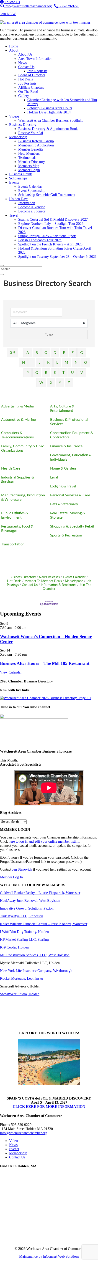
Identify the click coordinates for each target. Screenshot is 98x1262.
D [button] (55, 353)
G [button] (81, 353)
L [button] (57, 362)
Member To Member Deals (43, 581)
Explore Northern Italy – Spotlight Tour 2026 (50, 223)
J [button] (40, 362)
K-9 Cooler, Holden (14, 947)
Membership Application (36, 145)
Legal (54, 477)
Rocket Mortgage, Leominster (21, 978)
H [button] (23, 362)
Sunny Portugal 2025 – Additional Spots (47, 236)
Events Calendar (30, 186)
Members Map (28, 166)
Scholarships (18, 178)
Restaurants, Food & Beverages (17, 529)
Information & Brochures (58, 585)
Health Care (10, 468)
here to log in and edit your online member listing (44, 841)
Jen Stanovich (22, 869)
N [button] (76, 362)
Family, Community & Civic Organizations (22, 448)
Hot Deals (25, 79)
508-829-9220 (68, 6)
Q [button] (36, 372)
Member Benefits (30, 149)
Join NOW (8, 14)
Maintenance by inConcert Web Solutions (49, 1256)
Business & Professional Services (69, 422)
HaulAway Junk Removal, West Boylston (30, 900)
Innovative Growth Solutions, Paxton (27, 908)
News (22, 63)
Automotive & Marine (18, 419)
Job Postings (27, 83)
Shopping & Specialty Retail (72, 526)
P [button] (27, 372)
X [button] (51, 383)
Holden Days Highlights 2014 (49, 112)
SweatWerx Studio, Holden (19, 994)
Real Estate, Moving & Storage (67, 515)
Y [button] (60, 383)
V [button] (81, 372)
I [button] (31, 362)
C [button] (45, 353)
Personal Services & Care (70, 495)
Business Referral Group (36, 141)
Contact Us (26, 14)
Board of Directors (31, 75)
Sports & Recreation (66, 535)
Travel (13, 215)
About (13, 50)
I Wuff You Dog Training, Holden (24, 932)
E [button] (64, 353)
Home (13, 46)
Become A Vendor (31, 207)
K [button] (48, 362)
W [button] (41, 383)
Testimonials (27, 157)
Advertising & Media (17, 406)
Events (14, 182)
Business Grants (20, 174)
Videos (14, 116)
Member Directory (31, 162)
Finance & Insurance (66, 446)
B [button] (37, 353)
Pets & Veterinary (64, 504)
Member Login (29, 170)
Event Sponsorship (31, 190)
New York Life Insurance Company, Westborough (36, 971)
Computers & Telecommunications (17, 435)
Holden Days (18, 199)
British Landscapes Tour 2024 (40, 240)
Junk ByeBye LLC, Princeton (21, 916)
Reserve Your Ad (30, 133)
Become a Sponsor (31, 211)
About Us (25, 54)
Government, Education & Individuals (71, 457)
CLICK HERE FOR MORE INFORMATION (49, 1106)
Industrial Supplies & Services (17, 480)
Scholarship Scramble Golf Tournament (46, 195)
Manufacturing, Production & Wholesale (23, 497)
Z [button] (69, 383)
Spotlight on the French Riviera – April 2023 (50, 244)
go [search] (51, 334)
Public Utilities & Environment (14, 515)
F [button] (73, 353)
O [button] (85, 362)
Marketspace (74, 581)
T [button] (63, 372)
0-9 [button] (12, 353)
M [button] (66, 362)
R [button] (46, 372)
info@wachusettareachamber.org (28, 6)
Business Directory (22, 124)
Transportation (13, 544)
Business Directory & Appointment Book (48, 129)
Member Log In (11, 877)
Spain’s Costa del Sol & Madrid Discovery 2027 (53, 219)
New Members (29, 153)
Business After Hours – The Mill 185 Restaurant (44, 663)
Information (26, 203)
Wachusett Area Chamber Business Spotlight (50, 120)
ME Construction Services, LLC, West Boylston (35, 955)
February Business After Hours (49, 108)
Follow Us (12, 2)
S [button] (55, 372)
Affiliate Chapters (31, 87)
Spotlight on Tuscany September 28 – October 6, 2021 (57, 256)
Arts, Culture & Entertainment (62, 408)
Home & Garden (63, 468)
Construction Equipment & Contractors (71, 435)
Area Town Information (35, 58)
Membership (18, 137)
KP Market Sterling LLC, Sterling (24, 939)
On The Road (28, 91)
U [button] (72, 372)
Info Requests (37, 71)
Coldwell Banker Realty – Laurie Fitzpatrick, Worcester (40, 893)
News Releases (49, 577)
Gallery (23, 96)
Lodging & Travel (63, 486)
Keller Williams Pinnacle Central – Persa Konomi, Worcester (43, 924)
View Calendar (11, 672)
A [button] (27, 353)
